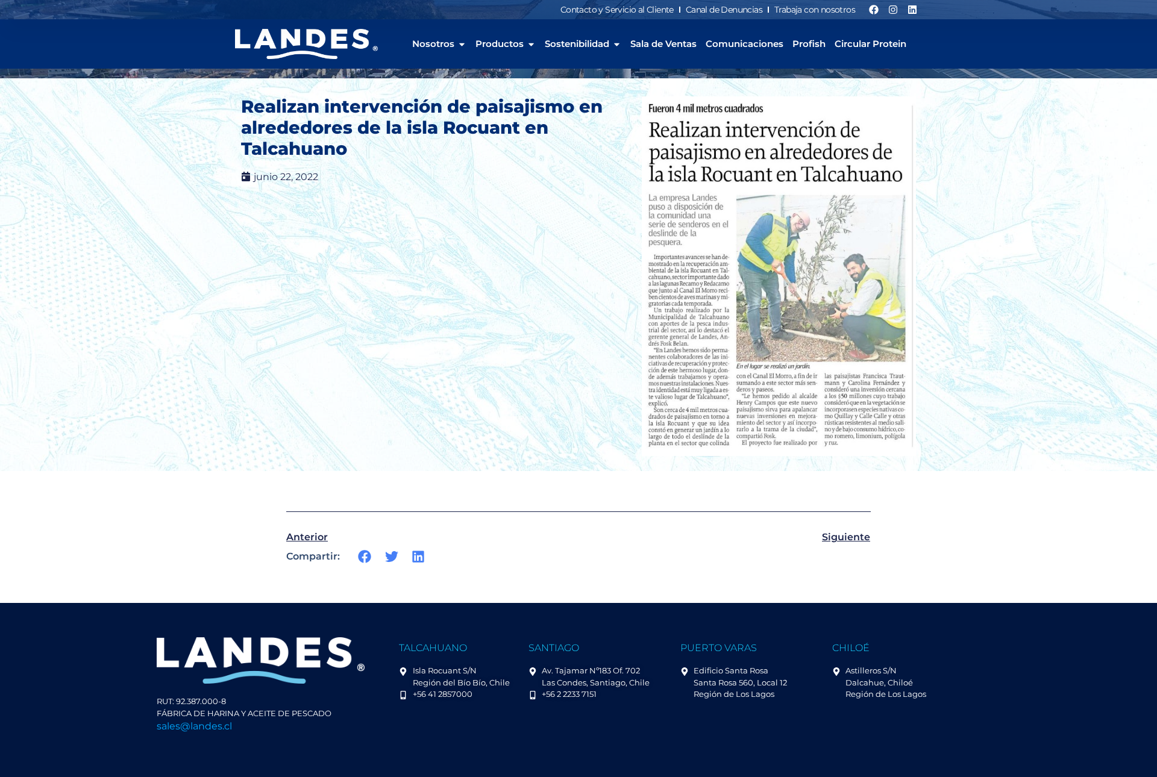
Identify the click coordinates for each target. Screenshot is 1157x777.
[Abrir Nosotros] (461, 44)
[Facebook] (873, 9)
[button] (365, 556)
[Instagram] (893, 9)
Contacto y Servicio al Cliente (617, 9)
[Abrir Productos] (531, 44)
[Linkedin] (912, 9)
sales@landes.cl (194, 726)
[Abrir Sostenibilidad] (616, 44)
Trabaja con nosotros (814, 9)
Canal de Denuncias (724, 9)
